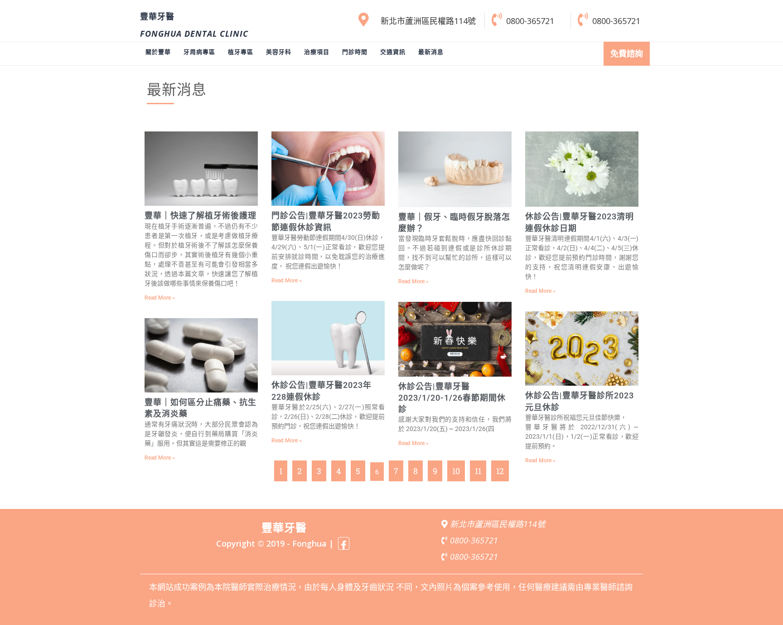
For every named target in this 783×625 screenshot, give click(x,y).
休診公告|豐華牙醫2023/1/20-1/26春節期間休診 (452, 398)
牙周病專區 (199, 52)
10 (456, 468)
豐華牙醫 (157, 16)
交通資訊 (393, 52)
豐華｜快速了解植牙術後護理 (200, 215)
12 (500, 468)
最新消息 (431, 52)
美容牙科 (278, 52)
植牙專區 (240, 52)
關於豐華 (158, 52)
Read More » (160, 298)
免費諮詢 (626, 53)
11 (478, 468)
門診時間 (354, 52)
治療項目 (316, 52)
